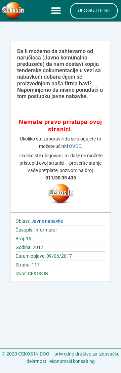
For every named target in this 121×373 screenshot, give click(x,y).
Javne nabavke (47, 221)
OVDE (75, 146)
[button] (57, 11)
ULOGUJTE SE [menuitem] (94, 10)
